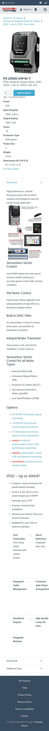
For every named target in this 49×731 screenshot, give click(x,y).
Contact (24, 716)
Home (6, 18)
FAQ (24, 688)
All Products (24, 681)
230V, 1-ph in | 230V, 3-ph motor (18, 24)
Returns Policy (24, 702)
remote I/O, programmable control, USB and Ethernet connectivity (25, 444)
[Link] (40, 2)
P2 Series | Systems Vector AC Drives (21, 21)
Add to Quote (24, 93)
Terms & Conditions (24, 709)
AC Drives (18, 18)
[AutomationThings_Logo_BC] (9, 9)
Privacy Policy (24, 695)
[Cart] (36, 9)
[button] (26, 9)
